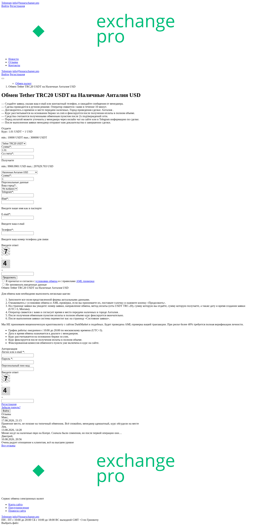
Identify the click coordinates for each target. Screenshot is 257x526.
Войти (5, 6)
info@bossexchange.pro (25, 2)
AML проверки (85, 281)
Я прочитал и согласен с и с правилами (49, 281)
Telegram (6, 2)
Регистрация (17, 6)
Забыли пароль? (10, 407)
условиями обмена (46, 281)
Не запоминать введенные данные (26, 284)
